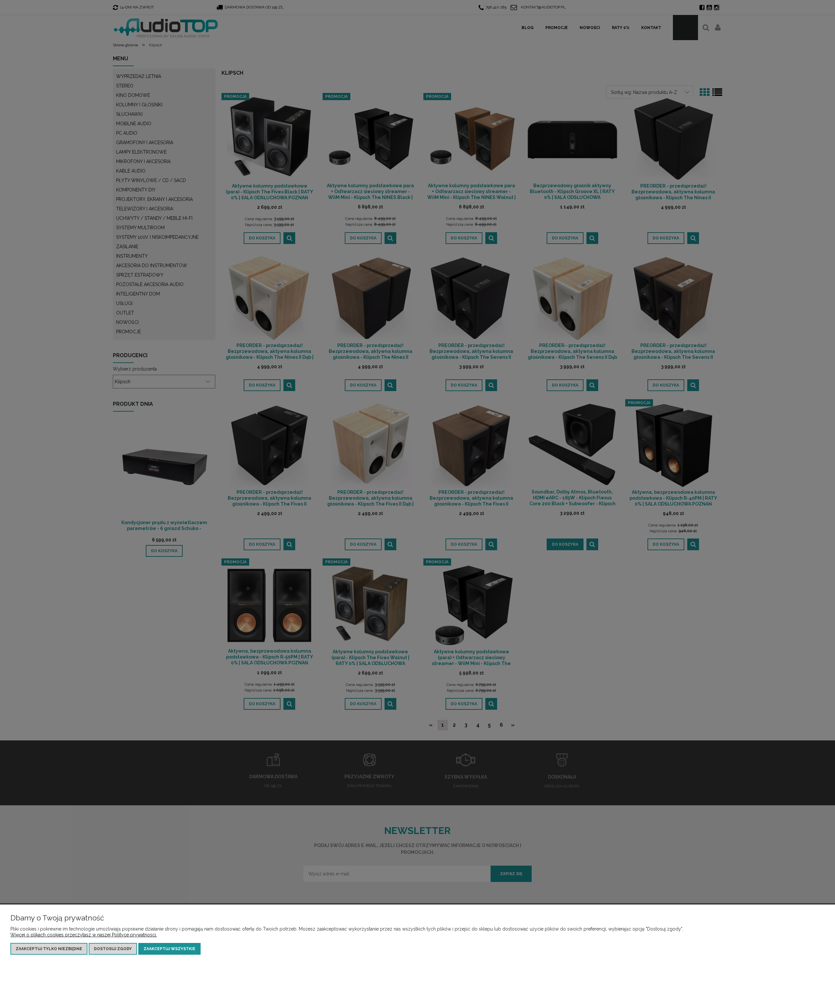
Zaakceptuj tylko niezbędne (49, 949)
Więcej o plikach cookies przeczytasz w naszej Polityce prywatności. (83, 934)
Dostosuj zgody (113, 949)
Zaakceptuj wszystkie (169, 949)
